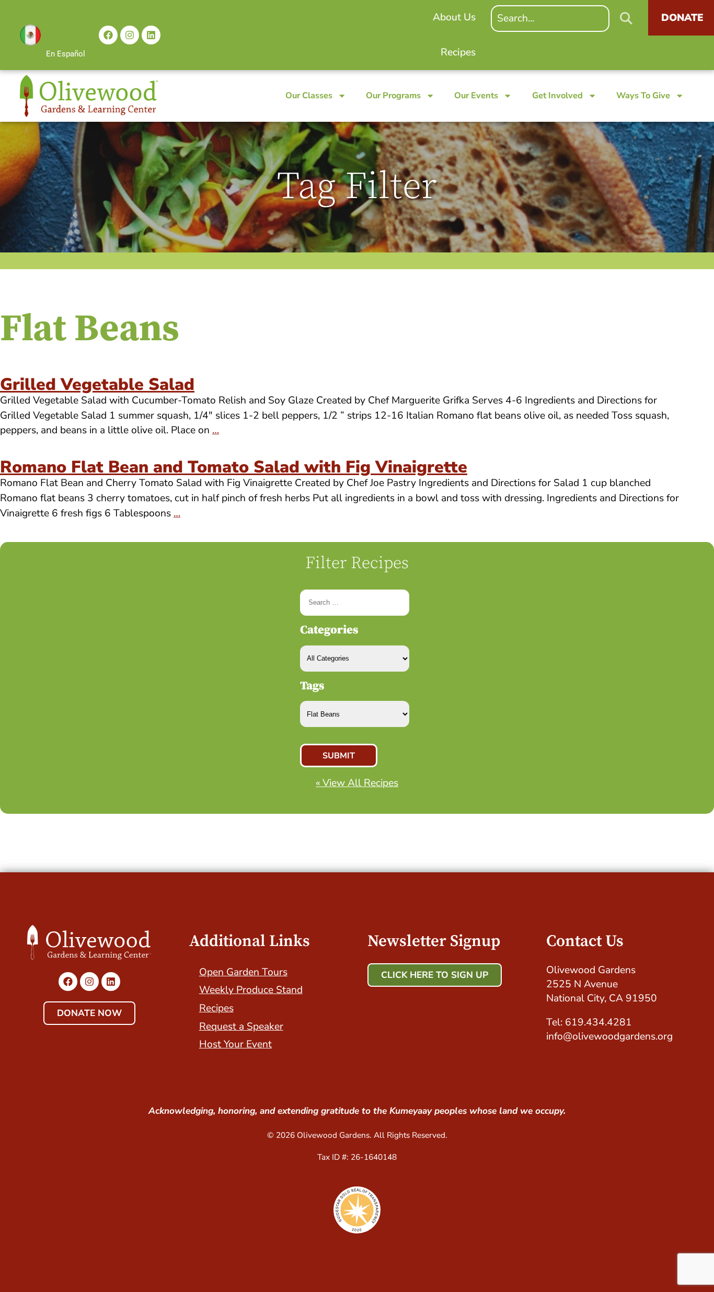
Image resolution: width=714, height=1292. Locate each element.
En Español (65, 54)
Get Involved (557, 95)
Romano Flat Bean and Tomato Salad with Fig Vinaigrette (233, 467)
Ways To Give (643, 95)
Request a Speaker (241, 1026)
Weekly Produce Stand (251, 990)
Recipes (216, 1008)
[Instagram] (129, 35)
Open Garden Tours (243, 972)
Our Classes (308, 95)
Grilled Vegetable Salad (97, 384)
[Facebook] (108, 35)
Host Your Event (235, 1044)
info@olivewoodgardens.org (609, 1036)
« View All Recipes (357, 783)
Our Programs (393, 95)
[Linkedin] (151, 35)
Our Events (476, 95)
